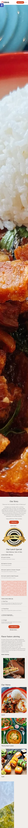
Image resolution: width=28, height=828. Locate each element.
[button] (2, 5)
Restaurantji (13, 540)
